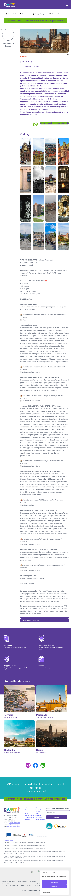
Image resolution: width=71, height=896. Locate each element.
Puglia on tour (29, 817)
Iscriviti (56, 817)
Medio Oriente (29, 815)
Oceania (38, 815)
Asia (26, 813)
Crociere (27, 819)
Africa (37, 813)
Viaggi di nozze (40, 819)
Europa (23, 57)
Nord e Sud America (39, 810)
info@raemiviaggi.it (13, 824)
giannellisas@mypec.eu (14, 826)
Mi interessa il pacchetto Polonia (54, 123)
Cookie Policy (37, 893)
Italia (26, 808)
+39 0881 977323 (14, 823)
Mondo (38, 808)
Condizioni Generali (25, 893)
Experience (39, 817)
